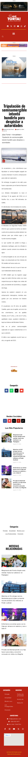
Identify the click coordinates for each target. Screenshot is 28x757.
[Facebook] (7, 26)
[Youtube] (18, 26)
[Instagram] (14, 26)
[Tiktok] (25, 26)
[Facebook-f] (5, 421)
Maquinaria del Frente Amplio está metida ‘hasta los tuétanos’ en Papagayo (19, 438)
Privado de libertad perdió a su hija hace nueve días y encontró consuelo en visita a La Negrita (19, 484)
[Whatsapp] (21, 26)
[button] (14, 34)
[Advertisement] (14, 95)
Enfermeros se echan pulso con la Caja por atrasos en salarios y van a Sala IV (14, 626)
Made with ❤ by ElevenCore (14, 754)
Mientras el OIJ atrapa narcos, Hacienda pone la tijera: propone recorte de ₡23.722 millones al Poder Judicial (19, 455)
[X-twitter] (11, 26)
